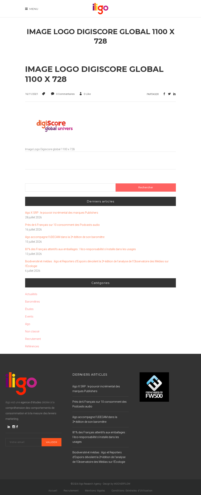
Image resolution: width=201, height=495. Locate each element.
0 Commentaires (65, 93)
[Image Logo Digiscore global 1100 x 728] (54, 144)
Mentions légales (95, 490)
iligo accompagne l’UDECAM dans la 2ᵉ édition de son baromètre (64, 237)
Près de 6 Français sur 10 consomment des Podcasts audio (62, 224)
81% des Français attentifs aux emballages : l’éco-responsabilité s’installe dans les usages (80, 249)
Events (29, 316)
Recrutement (33, 338)
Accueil (52, 490)
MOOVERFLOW (122, 483)
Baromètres (32, 301)
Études (29, 309)
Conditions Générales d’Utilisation (132, 490)
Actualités (31, 294)
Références (32, 346)
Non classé (32, 331)
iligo (27, 324)
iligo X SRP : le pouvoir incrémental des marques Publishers (61, 212)
